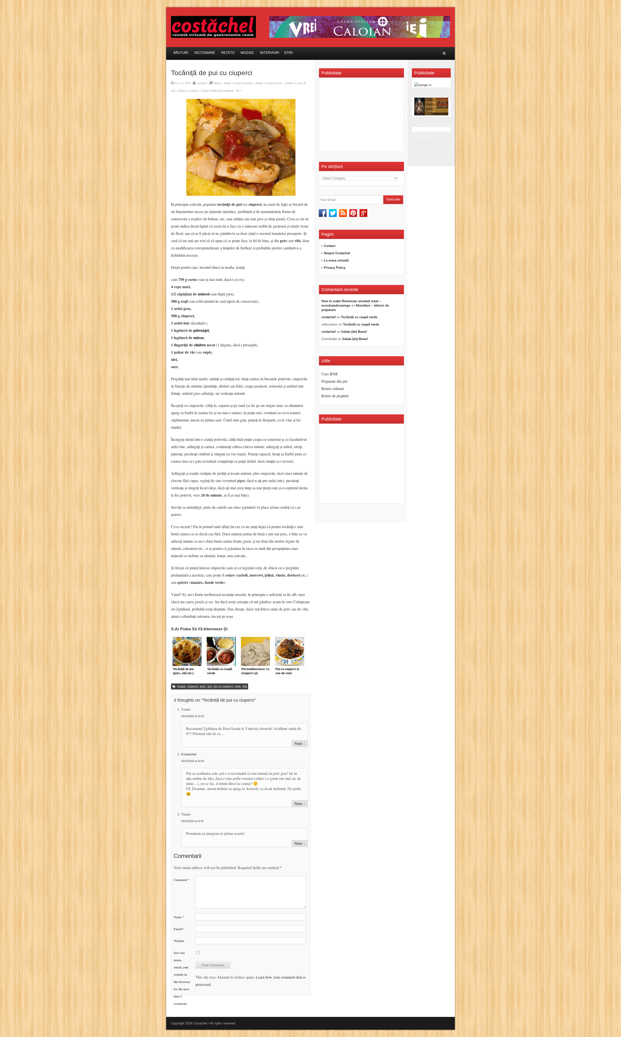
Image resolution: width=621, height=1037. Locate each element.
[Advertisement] (362, 116)
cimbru (200, 345)
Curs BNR (329, 373)
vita (244, 686)
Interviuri (269, 53)
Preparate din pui (334, 381)
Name (179, 917)
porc (203, 686)
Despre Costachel (337, 253)
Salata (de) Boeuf (354, 331)
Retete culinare (332, 388)
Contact (329, 246)
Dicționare (204, 53)
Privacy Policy (334, 267)
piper (241, 480)
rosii (237, 686)
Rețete (228, 53)
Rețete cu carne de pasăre (238, 83)
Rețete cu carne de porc (269, 83)
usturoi (203, 294)
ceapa (181, 686)
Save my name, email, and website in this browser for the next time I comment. (182, 978)
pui (210, 686)
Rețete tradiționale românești (218, 90)
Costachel (188, 754)
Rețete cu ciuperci (188, 90)
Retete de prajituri (335, 395)
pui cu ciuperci (223, 686)
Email (179, 928)
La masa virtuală (336, 260)
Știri (288, 53)
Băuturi (180, 53)
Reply (298, 743)
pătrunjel (201, 330)
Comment (181, 879)
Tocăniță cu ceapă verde (359, 317)
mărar (198, 337)
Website (179, 940)
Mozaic (247, 53)
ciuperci (193, 686)
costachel (202, 83)
